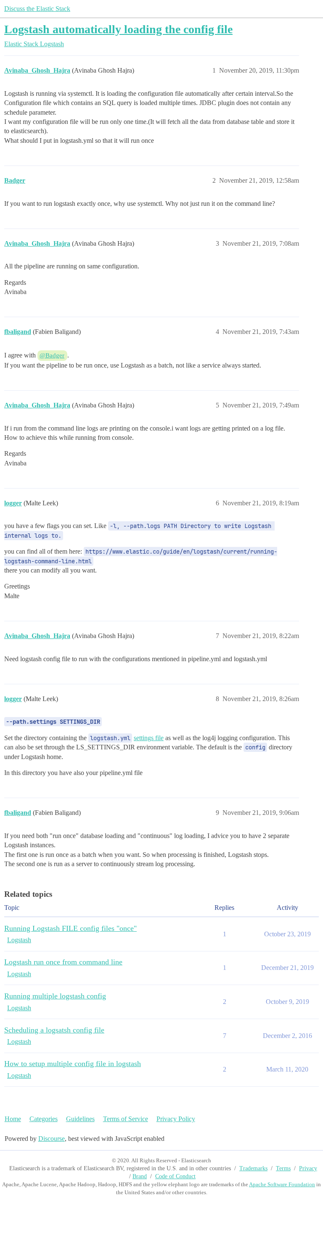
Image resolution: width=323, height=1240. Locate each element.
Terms (283, 1168)
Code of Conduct (175, 1176)
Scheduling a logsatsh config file (54, 1030)
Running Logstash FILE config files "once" (70, 928)
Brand (139, 1176)
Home (13, 1118)
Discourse (51, 1138)
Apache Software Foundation (282, 1184)
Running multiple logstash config (55, 996)
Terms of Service (125, 1118)
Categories (43, 1118)
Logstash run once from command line (63, 962)
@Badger (52, 355)
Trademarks (253, 1168)
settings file (149, 737)
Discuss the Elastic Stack (37, 8)
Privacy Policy (175, 1118)
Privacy (308, 1168)
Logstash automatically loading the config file (118, 29)
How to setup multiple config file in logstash (72, 1063)
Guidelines (80, 1118)
